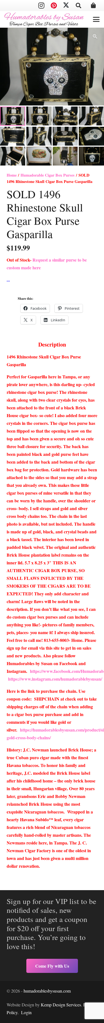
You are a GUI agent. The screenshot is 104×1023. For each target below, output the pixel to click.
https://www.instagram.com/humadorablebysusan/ (55, 679)
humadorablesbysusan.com (47, 991)
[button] (78, 5)
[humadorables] (44, 19)
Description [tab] (52, 344)
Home (12, 175)
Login (26, 1012)
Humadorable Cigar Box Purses (48, 175)
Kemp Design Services (61, 1005)
